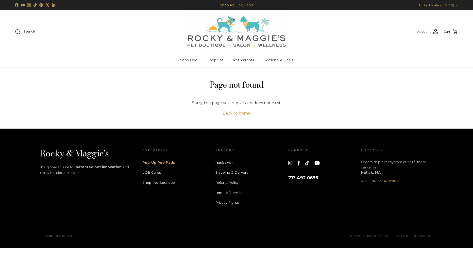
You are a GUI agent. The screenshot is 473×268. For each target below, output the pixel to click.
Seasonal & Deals (278, 60)
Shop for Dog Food (236, 5)
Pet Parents (243, 60)
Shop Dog (189, 60)
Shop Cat (215, 60)
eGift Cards (151, 172)
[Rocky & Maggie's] (236, 31)
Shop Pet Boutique (158, 182)
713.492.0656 (303, 177)
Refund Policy (226, 182)
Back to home (236, 113)
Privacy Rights (227, 202)
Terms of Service (229, 193)
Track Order (225, 163)
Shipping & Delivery (231, 172)
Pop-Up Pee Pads (158, 163)
